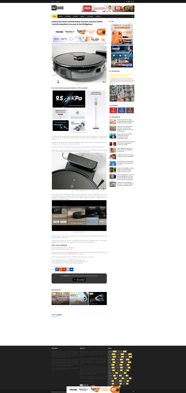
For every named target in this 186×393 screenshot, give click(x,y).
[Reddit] (60, 269)
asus (110, 359)
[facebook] (127, 1)
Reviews (75, 16)
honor (119, 356)
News (60, 16)
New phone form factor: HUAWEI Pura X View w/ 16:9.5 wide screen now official (125, 143)
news (83, 26)
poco (110, 367)
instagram (111, 378)
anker (119, 378)
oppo (110, 354)
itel (125, 370)
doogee (121, 373)
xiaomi (118, 354)
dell (124, 375)
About (53, 1)
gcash (117, 365)
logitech (110, 375)
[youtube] (133, 1)
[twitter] (131, 1)
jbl (117, 375)
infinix (117, 359)
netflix (110, 370)
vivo (127, 354)
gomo (127, 378)
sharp (125, 367)
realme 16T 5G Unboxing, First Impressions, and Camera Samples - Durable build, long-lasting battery (60, 300)
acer (110, 365)
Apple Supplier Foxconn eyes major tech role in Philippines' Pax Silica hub (125, 150)
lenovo (110, 362)
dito (125, 365)
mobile (54, 293)
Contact (58, 1)
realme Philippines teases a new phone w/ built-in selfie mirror (97, 300)
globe (126, 356)
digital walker (112, 373)
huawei (110, 351)
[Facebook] (57, 269)
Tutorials (90, 16)
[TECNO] (93, 389)
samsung (120, 351)
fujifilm (117, 367)
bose (124, 383)
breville (117, 383)
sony (126, 362)
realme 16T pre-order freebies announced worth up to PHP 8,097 (79, 300)
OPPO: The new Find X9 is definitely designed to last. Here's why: (120, 75)
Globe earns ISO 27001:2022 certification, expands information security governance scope (124, 136)
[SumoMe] (71, 269)
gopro (124, 381)
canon (117, 370)
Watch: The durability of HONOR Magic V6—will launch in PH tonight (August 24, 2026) (125, 169)
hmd (110, 381)
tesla (110, 383)
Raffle (82, 16)
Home (54, 16)
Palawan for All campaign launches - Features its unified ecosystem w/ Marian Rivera (125, 184)
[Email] (68, 269)
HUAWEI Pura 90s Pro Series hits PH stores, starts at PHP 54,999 (125, 155)
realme (86, 26)
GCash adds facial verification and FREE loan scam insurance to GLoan (125, 163)
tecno (118, 362)
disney (116, 381)
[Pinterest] (64, 269)
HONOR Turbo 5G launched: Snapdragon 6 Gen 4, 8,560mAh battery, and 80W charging (125, 121)
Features (67, 16)
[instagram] (129, 1)
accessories (79, 26)
